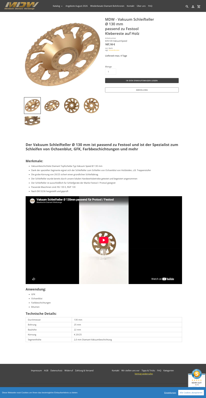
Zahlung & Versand (84, 370)
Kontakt (115, 370)
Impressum (36, 370)
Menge (108, 66)
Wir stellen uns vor (130, 370)
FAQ (159, 370)
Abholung (142, 90)
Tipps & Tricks (148, 370)
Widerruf (68, 370)
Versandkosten (114, 50)
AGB (46, 370)
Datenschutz (56, 370)
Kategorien (168, 370)
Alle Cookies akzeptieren (191, 392)
